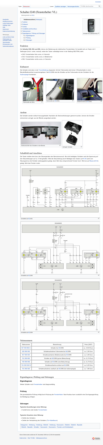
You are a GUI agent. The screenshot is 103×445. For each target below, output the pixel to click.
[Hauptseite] (9, 8)
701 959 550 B (26, 365)
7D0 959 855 (26, 362)
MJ (50, 72)
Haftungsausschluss (41, 438)
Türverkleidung (43, 70)
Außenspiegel (24, 74)
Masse (92, 161)
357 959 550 (26, 355)
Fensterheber (38, 384)
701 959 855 (26, 358)
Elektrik (67, 425)
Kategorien (24, 425)
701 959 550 (26, 368)
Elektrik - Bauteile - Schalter (30, 427)
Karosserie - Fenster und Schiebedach (61, 427)
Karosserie (44, 427)
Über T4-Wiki (31, 438)
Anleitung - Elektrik (42, 425)
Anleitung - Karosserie (57, 425)
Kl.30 (84, 158)
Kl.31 (96, 161)
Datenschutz (23, 438)
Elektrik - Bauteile (76, 425)
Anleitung (32, 425)
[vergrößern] (98, 33)
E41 (33, 15)
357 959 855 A (26, 348)
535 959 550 (26, 351)
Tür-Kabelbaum (52, 420)
